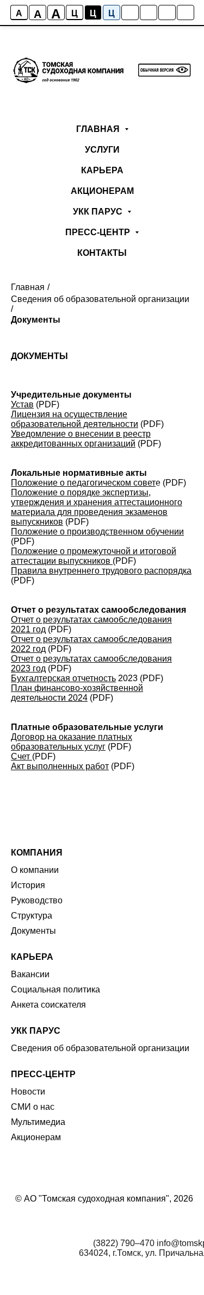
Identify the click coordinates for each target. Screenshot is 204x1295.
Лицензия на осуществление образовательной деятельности (74, 419)
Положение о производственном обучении (97, 531)
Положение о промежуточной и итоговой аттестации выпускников (93, 555)
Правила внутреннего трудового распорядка (101, 570)
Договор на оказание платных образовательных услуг (71, 741)
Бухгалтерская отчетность (63, 678)
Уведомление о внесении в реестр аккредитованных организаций (81, 438)
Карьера (102, 170)
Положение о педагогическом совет (83, 482)
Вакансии (30, 974)
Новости (28, 1091)
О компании (35, 870)
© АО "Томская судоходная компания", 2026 (104, 1198)
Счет (20, 756)
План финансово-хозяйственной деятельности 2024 (77, 692)
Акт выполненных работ (60, 766)
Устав (22, 404)
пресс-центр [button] (98, 232)
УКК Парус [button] (99, 211)
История (28, 885)
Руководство (37, 900)
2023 (127, 678)
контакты (102, 252)
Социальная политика (55, 989)
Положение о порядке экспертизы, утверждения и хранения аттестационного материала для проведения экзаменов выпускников (96, 507)
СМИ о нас (32, 1106)
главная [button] (99, 129)
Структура (31, 915)
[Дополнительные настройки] (167, 12)
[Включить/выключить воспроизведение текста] (148, 12)
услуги (102, 149)
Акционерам (102, 191)
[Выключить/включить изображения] (130, 12)
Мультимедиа (38, 1122)
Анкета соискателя (48, 1004)
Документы (35, 319)
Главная (28, 287)
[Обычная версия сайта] (185, 12)
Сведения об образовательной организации (100, 299)
